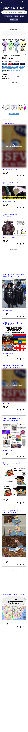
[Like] (20, 176)
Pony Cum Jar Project (11, 169)
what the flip (21, 66)
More (23, 63)
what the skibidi (14, 68)
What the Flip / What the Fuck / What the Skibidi (13, 71)
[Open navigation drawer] (26, 2)
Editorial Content (14, 19)
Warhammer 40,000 (10, 201)
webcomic (21, 68)
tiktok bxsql (15, 66)
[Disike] (17, 176)
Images (16, 16)
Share (5, 63)
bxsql (5, 66)
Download (16, 63)
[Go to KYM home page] (2, 2)
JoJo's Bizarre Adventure (11, 404)
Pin (10, 63)
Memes (22, 16)
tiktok (9, 66)
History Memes (9, 310)
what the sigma (5, 68)
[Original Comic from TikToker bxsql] (14, 45)
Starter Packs (8, 450)
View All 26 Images (14, 113)
